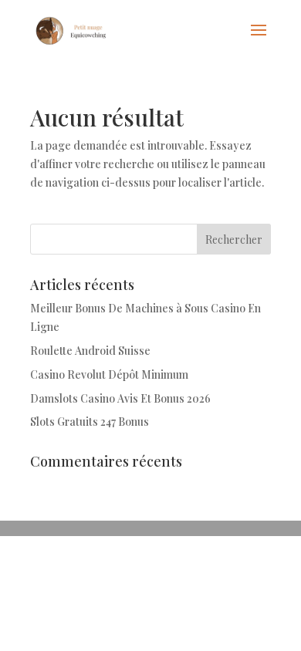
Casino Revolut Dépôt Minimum (109, 374)
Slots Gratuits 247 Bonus (89, 421)
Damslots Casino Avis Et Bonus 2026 (120, 398)
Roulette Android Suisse (90, 350)
